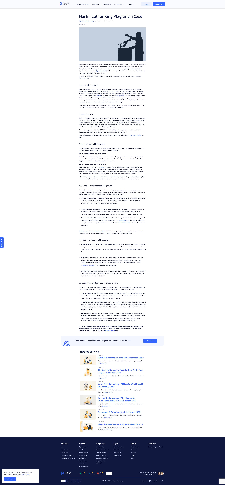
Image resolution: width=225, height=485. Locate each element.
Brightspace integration (102, 449)
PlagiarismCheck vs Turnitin (68, 458)
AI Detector (95, 4)
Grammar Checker (83, 455)
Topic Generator (83, 461)
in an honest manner (124, 223)
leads (102, 167)
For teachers (64, 452)
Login (146, 4)
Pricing (133, 455)
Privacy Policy (117, 449)
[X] (151, 481)
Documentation (100, 447)
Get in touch (2, 242)
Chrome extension (83, 466)
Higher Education (65, 449)
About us (133, 452)
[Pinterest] (156, 481)
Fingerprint (81, 464)
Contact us (134, 449)
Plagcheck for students (67, 455)
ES (67, 481)
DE (76, 481)
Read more (101, 363)
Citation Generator (83, 452)
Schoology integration (102, 458)
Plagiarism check (83, 447)
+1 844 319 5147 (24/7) (150, 474)
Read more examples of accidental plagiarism (92, 231)
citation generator (89, 265)
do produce (122, 220)
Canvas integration (101, 452)
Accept (10, 479)
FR (71, 481)
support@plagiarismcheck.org (148, 472)
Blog (132, 458)
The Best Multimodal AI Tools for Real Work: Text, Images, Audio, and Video (120, 371)
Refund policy (117, 455)
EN (63, 481)
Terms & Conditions (119, 447)
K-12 (62, 447)
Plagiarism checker (83, 4)
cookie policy (25, 474)
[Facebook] (148, 481)
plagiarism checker (135, 135)
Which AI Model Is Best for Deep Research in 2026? (121, 357)
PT (80, 481)
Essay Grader (82, 458)
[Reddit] (154, 481)
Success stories (135, 447)
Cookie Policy (117, 452)
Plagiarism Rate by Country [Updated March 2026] (120, 424)
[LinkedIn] (159, 481)
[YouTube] (162, 481)
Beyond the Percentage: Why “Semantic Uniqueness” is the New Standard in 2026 (117, 399)
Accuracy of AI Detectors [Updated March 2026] (119, 412)
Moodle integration (101, 455)
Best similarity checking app (155, 447)
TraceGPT (81, 449)
